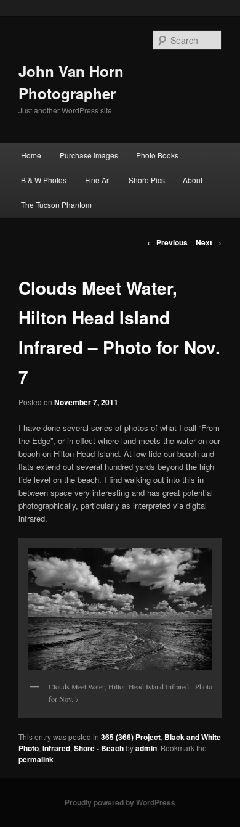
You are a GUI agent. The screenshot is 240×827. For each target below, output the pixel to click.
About (192, 180)
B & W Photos (43, 180)
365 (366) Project (131, 737)
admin (146, 748)
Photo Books (157, 155)
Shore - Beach (99, 748)
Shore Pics (147, 180)
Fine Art (98, 180)
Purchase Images (89, 155)
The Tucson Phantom (56, 204)
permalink (36, 759)
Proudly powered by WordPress (120, 802)
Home (31, 155)
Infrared (56, 748)
